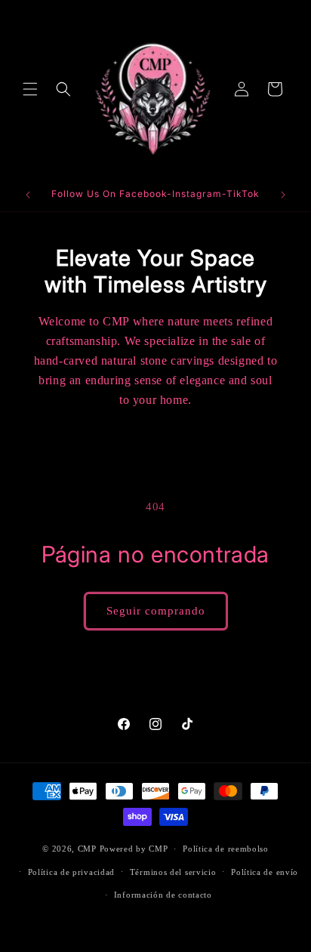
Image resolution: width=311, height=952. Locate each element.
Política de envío (264, 872)
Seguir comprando (155, 611)
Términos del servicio (173, 872)
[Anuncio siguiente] (283, 194)
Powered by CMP (134, 848)
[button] (30, 89)
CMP (87, 848)
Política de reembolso (226, 848)
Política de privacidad (71, 872)
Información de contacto (163, 894)
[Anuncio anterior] (28, 194)
